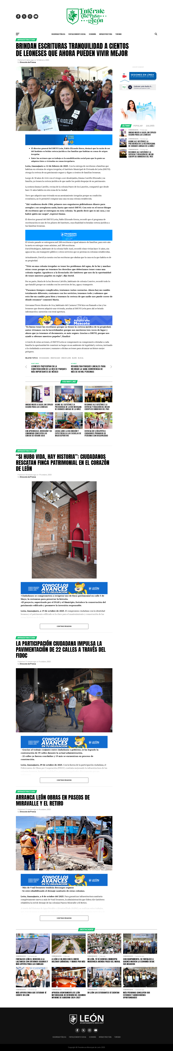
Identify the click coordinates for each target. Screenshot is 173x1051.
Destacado (55, 358)
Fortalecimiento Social (77, 34)
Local (81, 358)
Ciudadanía (44, 358)
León (75, 358)
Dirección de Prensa (28, 62)
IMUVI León (66, 358)
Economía (92, 34)
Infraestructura (105, 34)
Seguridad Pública (58, 34)
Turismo (118, 34)
